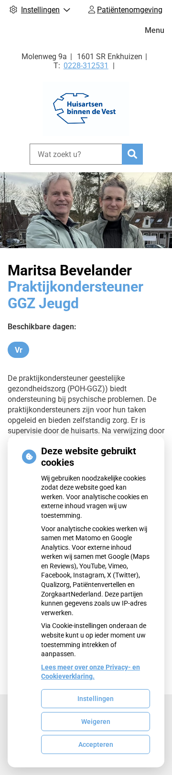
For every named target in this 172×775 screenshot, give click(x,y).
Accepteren (95, 744)
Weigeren (95, 721)
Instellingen (95, 698)
